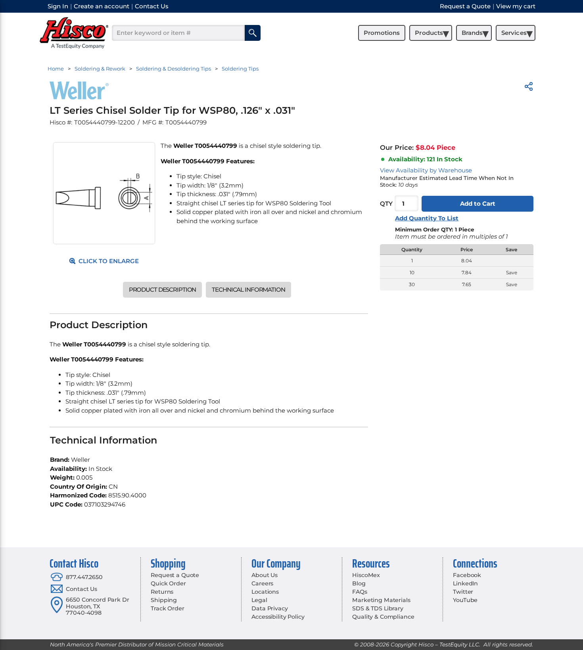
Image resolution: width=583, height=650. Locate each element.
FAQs (359, 592)
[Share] (528, 88)
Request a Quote (175, 575)
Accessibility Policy (277, 617)
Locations (265, 592)
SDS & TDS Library (377, 608)
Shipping (164, 600)
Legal (259, 600)
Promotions (382, 32)
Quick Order (168, 583)
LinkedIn (465, 583)
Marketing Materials (381, 600)
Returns (162, 592)
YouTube (465, 600)
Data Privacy (269, 608)
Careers (262, 583)
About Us (264, 575)
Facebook (467, 575)
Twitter (463, 592)
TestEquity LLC (459, 644)
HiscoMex (366, 575)
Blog (358, 583)
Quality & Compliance (383, 617)
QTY (386, 203)
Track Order (167, 608)
